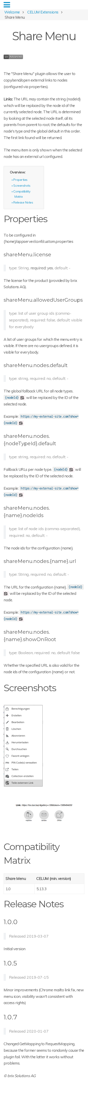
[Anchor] (51, 218)
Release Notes (23, 202)
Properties (20, 180)
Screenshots (21, 185)
